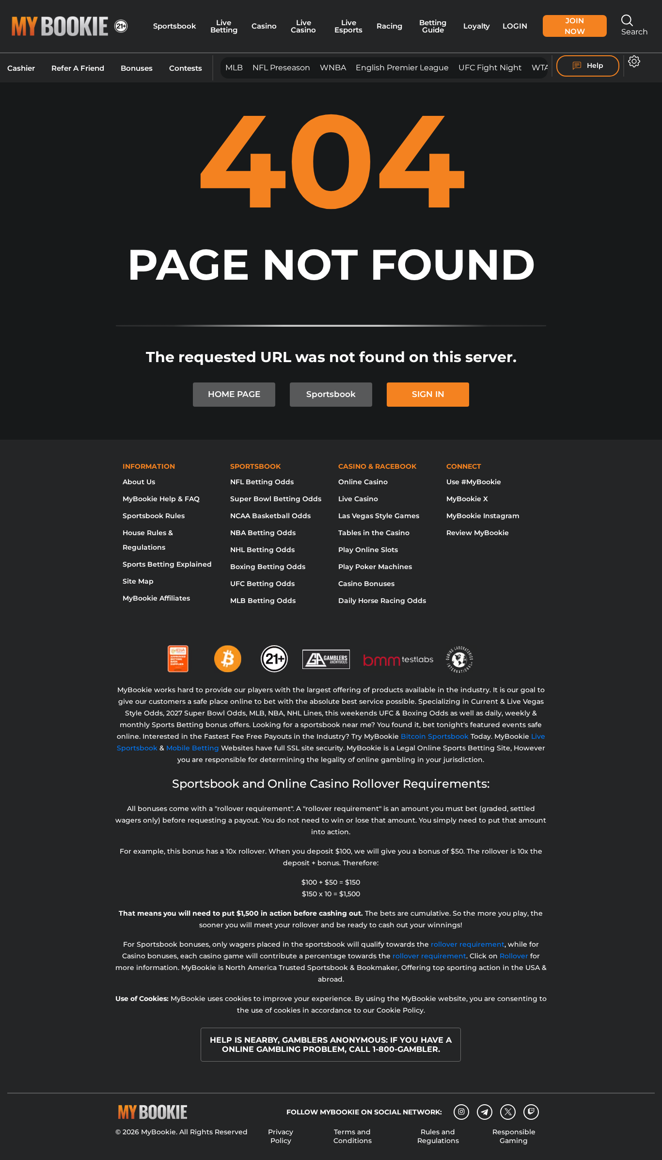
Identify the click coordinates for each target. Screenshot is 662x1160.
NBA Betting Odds (263, 532)
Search (634, 31)
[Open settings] (632, 61)
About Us (139, 481)
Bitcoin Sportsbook (435, 736)
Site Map (138, 581)
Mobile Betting (192, 748)
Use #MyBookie (473, 481)
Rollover (514, 956)
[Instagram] (461, 1112)
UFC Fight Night (490, 67)
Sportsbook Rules (154, 515)
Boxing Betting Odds (267, 566)
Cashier (21, 68)
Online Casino (363, 481)
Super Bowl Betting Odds (275, 498)
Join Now (575, 26)
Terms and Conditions (352, 1136)
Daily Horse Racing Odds (382, 600)
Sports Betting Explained (167, 564)
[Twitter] (508, 1112)
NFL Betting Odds (262, 481)
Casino (264, 26)
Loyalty (476, 26)
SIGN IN (428, 394)
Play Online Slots (368, 549)
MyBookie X (467, 498)
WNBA (333, 67)
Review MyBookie (477, 532)
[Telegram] (485, 1112)
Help (594, 65)
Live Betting (223, 26)
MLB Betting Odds (263, 600)
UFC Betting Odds (262, 583)
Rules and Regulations (438, 1136)
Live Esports (348, 26)
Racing (389, 26)
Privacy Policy (280, 1136)
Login (515, 26)
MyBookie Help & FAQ (161, 498)
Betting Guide (432, 26)
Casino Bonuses (366, 583)
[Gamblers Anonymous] (326, 655)
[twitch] (531, 1112)
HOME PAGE (234, 394)
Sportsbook (174, 26)
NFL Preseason (281, 67)
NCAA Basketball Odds (270, 515)
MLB (234, 67)
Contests (185, 68)
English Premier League (402, 67)
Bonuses (137, 68)
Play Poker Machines (375, 566)
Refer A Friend (77, 68)
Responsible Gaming (514, 1136)
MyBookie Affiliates (156, 598)
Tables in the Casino (374, 532)
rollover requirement (467, 944)
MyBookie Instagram (483, 515)
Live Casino (303, 26)
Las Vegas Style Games (378, 515)
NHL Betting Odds (262, 549)
